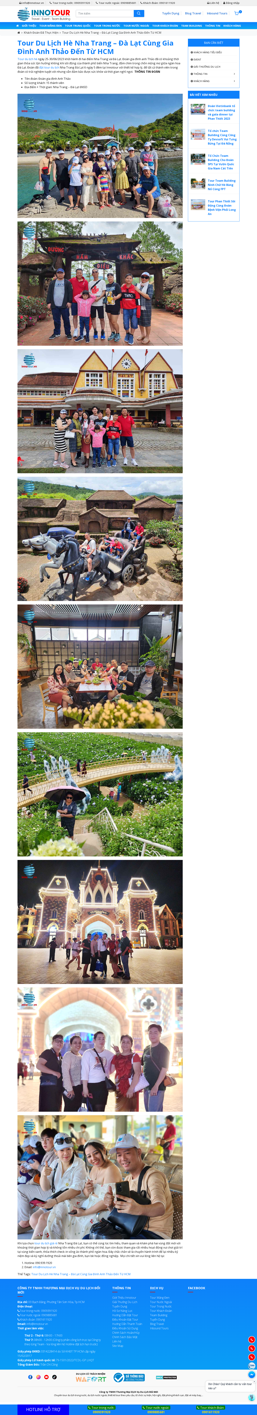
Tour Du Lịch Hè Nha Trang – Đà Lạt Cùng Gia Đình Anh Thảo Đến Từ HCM (111, 33)
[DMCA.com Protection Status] (166, 1377)
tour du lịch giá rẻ (46, 1243)
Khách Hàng (232, 25)
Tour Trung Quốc (78, 25)
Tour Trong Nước (107, 25)
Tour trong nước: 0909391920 (71, 3)
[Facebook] (31, 1377)
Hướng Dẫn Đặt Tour (125, 1315)
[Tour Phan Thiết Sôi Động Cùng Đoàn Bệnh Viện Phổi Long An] (198, 204)
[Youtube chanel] (47, 1377)
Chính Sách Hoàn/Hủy (126, 1333)
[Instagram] (39, 1377)
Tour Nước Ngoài (136, 25)
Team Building (191, 25)
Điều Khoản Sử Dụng (125, 1328)
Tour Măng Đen (50, 25)
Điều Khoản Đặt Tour (125, 1319)
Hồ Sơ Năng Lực (122, 1311)
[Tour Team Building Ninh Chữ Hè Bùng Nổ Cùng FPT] (198, 184)
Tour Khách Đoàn (165, 25)
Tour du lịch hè (27, 59)
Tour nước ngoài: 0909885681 (117, 3)
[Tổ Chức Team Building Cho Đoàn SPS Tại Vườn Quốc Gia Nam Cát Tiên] (198, 159)
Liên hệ (214, 3)
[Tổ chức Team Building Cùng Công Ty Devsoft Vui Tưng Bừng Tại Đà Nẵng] (198, 134)
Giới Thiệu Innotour (124, 1298)
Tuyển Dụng (170, 13)
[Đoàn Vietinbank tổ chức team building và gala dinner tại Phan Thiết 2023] (198, 109)
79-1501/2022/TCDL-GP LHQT (55, 1360)
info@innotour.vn (33, 3)
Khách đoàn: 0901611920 (158, 3)
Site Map (117, 1346)
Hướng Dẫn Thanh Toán (127, 1324)
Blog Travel (193, 13)
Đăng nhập (232, 3)
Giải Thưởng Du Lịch (206, 66)
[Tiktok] (55, 1377)
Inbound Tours (217, 13)
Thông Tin (212, 25)
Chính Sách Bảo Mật (124, 1337)
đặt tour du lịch (49, 67)
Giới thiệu (29, 25)
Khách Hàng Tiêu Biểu (207, 52)
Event (197, 59)
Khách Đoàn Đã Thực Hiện (41, 33)
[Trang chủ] (17, 25)
